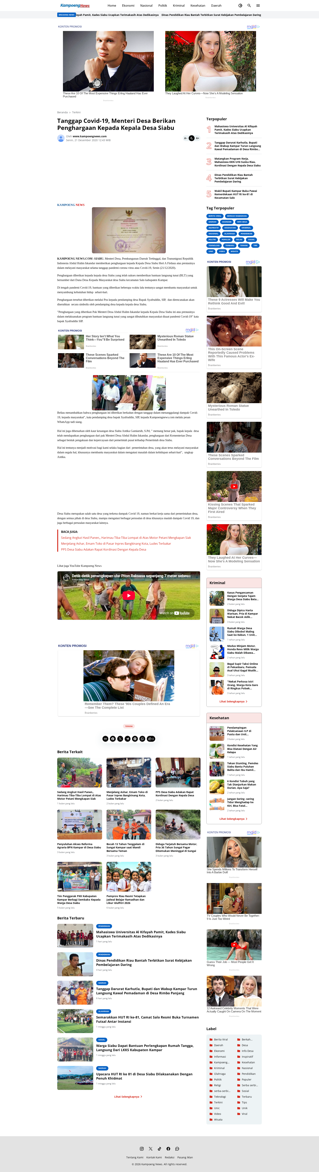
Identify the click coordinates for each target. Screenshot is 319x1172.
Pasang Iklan (185, 1157)
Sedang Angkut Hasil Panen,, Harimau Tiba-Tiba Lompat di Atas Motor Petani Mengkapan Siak (126, 538)
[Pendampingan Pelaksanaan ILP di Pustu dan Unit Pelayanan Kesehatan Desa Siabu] (217, 733)
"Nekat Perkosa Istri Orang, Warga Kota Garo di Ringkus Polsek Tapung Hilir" (242, 685)
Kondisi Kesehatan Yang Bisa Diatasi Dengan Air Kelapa (242, 749)
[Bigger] (197, 138)
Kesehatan (198, 6)
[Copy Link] (105, 739)
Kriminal (179, 6)
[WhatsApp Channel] (177, 1148)
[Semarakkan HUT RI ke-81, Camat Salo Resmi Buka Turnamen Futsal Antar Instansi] (75, 1021)
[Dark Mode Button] (240, 5)
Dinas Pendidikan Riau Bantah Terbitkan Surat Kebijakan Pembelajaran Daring (173, 15)
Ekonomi (128, 6)
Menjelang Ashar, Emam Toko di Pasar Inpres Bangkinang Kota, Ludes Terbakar (116, 544)
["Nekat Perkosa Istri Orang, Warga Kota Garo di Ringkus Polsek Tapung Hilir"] (217, 687)
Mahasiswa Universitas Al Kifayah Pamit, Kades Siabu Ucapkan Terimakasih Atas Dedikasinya (141, 934)
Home (112, 6)
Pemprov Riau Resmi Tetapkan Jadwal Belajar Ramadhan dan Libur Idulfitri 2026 (126, 899)
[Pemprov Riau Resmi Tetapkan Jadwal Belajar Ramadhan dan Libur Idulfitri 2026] (129, 877)
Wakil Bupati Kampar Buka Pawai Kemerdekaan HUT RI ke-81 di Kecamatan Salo (236, 194)
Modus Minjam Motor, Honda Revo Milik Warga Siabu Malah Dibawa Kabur (243, 649)
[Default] (192, 138)
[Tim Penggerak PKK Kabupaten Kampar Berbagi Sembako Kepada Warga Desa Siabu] (79, 877)
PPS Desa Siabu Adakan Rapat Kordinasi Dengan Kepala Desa (103, 549)
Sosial (101, 1039)
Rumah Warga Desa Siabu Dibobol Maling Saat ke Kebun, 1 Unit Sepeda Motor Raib (241, 632)
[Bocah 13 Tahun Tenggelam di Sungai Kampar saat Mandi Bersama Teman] (129, 825)
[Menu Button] (258, 5)
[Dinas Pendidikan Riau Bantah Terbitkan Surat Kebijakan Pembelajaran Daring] (75, 964)
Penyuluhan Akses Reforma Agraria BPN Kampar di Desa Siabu (79, 845)
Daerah (216, 6)
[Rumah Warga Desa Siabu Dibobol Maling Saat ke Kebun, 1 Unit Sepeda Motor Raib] (217, 634)
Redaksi (169, 1157)
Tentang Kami (134, 1157)
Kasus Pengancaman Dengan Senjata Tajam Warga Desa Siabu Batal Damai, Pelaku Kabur (242, 596)
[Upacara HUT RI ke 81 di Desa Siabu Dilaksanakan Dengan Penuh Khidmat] (75, 1078)
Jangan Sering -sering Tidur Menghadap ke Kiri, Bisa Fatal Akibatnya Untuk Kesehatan (240, 802)
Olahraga (103, 1011)
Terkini (129, 726)
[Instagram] (141, 1148)
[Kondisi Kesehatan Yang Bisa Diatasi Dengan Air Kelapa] (217, 751)
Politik (162, 6)
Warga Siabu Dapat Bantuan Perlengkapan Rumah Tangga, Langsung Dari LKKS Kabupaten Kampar (145, 1048)
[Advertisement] (128, 174)
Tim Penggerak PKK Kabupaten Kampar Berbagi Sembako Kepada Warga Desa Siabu (78, 899)
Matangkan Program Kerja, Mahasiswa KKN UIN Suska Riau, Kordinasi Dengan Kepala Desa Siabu (238, 162)
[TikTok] (159, 1148)
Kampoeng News (151, 1164)
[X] (120, 739)
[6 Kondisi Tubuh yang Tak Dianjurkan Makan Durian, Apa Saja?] (217, 787)
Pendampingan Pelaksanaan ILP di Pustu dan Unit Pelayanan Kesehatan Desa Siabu (240, 731)
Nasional (146, 6)
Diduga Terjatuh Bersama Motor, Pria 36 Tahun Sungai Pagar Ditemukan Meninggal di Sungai (176, 847)
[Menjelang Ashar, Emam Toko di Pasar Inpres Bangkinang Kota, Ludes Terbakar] (129, 772)
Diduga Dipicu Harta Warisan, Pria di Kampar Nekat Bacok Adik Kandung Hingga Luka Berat (242, 614)
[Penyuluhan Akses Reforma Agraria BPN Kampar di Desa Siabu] (79, 825)
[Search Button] (249, 5)
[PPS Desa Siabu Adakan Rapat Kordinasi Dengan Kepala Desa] (178, 772)
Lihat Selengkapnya (126, 1096)
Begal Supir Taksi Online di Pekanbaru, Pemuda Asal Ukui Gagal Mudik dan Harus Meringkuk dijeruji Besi (242, 667)
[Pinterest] (135, 739)
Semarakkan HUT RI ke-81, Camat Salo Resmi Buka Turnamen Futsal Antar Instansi (147, 1019)
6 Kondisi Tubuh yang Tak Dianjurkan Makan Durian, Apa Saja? (241, 785)
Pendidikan (104, 926)
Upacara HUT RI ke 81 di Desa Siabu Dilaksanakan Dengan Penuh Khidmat (144, 1076)
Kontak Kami (154, 1157)
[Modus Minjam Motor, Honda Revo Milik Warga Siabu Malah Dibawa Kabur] (217, 651)
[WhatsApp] (142, 739)
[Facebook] (113, 739)
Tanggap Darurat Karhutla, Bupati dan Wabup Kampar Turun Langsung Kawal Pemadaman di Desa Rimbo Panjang (146, 991)
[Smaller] (186, 138)
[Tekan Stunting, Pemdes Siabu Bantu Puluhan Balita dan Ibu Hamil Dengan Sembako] (217, 769)
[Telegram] (128, 739)
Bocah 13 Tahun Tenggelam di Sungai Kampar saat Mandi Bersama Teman (125, 847)
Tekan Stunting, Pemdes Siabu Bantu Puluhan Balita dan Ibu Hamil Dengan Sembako (242, 767)
